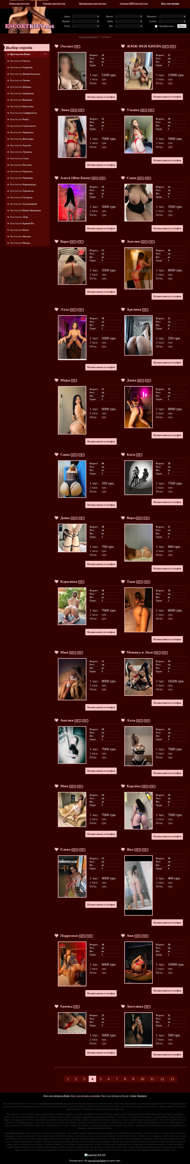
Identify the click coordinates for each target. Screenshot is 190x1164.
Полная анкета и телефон (101, 96)
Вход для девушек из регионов (85, 1096)
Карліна (134, 786)
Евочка (66, 1006)
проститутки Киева (97, 1160)
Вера (131, 518)
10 (142, 1079)
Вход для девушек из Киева (57, 1096)
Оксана (66, 46)
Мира (65, 380)
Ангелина (135, 1006)
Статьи (133, 1096)
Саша (131, 178)
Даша (131, 380)
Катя (131, 454)
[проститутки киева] (29, 16)
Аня (130, 935)
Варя (64, 241)
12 (162, 1079)
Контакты (142, 1096)
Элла (64, 309)
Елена (65, 849)
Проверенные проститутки (92, 3)
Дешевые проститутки (54, 3)
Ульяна (133, 110)
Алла (131, 720)
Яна (130, 849)
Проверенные (166, 26)
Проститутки (20, 61)
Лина (64, 110)
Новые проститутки (19, 3)
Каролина (68, 581)
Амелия (133, 241)
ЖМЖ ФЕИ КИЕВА (144, 46)
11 (152, 1079)
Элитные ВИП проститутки (134, 3)
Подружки (69, 935)
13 (172, 1079)
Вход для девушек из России (114, 1096)
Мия (64, 652)
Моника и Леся (140, 652)
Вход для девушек (170, 3)
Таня (131, 581)
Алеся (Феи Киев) (75, 178)
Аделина (134, 309)
